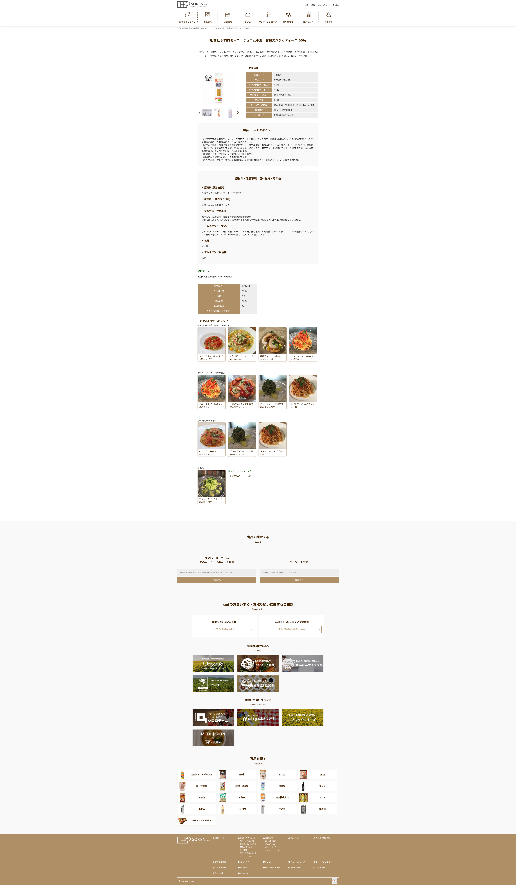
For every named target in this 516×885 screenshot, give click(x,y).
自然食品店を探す (323, 838)
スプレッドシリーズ (272, 850)
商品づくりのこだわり (248, 844)
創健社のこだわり (247, 838)
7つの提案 (243, 850)
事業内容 (269, 838)
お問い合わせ (296, 867)
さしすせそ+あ (245, 856)
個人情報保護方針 (272, 867)
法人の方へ (244, 862)
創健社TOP (219, 838)
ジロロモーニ (270, 844)
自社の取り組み (270, 841)
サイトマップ (321, 867)
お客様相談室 (220, 862)
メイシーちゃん (270, 847)
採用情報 (244, 867)
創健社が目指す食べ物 (248, 853)
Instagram (244, 873)
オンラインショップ (324, 862)
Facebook (219, 873)
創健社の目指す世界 (247, 841)
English (336, 5)
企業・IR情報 (310, 5)
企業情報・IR (220, 867)
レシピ (268, 862)
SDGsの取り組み (246, 847)
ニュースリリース (324, 5)
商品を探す (295, 838)
